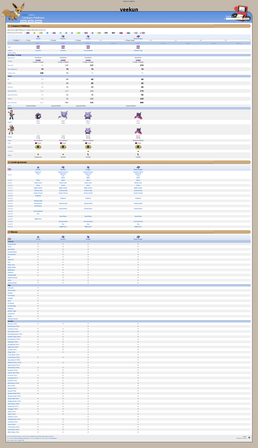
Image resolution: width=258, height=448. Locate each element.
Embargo (11, 342)
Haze (9, 301)
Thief (9, 414)
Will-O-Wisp (11, 432)
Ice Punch (11, 303)
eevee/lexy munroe (15, 436)
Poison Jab (11, 373)
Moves (14, 231)
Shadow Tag (138, 50)
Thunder (10, 417)
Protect (10, 375)
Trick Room (11, 427)
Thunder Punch (13, 319)
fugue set (38, 438)
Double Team (12, 337)
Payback (38, 196)
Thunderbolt (12, 419)
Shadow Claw (12, 396)
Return (10, 388)
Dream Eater (38, 203)
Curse (38, 185)
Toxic (9, 424)
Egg (9, 285)
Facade (10, 349)
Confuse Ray (38, 190)
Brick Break (11, 326)
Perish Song (12, 306)
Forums (23, 21)
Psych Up (11, 378)
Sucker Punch (38, 193)
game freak (44, 436)
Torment (11, 422)
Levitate (38, 50)
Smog (9, 316)
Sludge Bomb (12, 401)
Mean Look (38, 183)
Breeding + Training (14, 55)
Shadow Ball (38, 201)
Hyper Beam (12, 365)
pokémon (32, 436)
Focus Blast (11, 355)
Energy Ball (11, 344)
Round (10, 391)
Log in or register (129, 1)
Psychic (10, 380)
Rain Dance (11, 383)
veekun (129, 9)
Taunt (10, 411)
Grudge (10, 298)
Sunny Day (11, 406)
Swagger (11, 409)
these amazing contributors (22, 438)
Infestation (11, 368)
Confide (10, 329)
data (15, 440)
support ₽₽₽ (21, 440)
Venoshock (11, 429)
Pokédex (25, 15)
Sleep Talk (11, 398)
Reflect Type (12, 311)
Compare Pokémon (20, 25)
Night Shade (38, 188)
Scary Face (11, 314)
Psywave (10, 308)
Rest (9, 386)
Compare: (16, 40)
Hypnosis (38, 172)
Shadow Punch (63, 172)
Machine (10, 321)
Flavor (10, 108)
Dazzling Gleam (13, 334)
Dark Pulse (38, 206)
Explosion (11, 347)
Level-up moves (19, 162)
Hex (38, 214)
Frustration (12, 357)
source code (10, 440)
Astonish (11, 288)
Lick (38, 174)
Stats (10, 76)
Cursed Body (88, 50)
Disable (10, 293)
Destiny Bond (38, 211)
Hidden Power (12, 362)
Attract (10, 324)
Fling (9, 352)
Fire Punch (11, 295)
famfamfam (53, 438)
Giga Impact (12, 360)
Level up (10, 241)
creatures (51, 436)
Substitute (11, 404)
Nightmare (38, 219)
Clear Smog (11, 290)
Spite (63, 178)
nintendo (38, 436)
